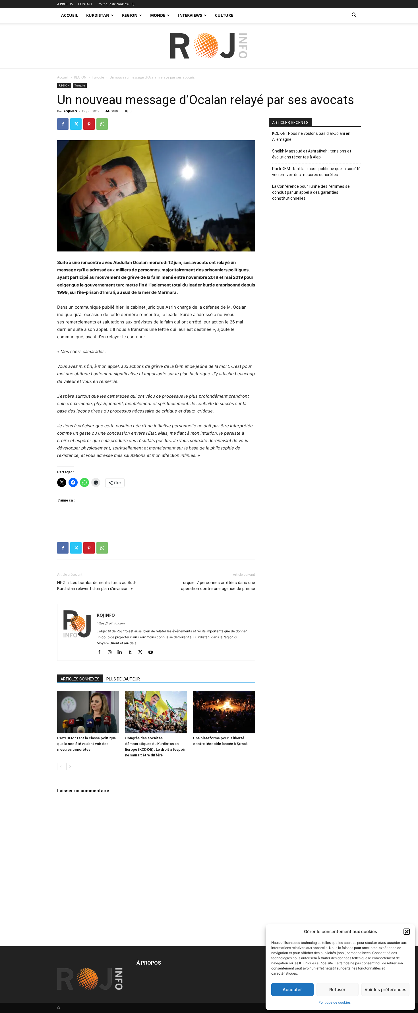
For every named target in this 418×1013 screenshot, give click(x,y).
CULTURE (224, 15)
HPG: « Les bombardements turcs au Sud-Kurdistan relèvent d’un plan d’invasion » (96, 585)
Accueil (63, 77)
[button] (406, 931)
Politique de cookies (334, 1002)
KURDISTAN (97, 15)
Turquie (98, 77)
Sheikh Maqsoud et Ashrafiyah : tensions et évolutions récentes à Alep (311, 154)
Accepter (292, 989)
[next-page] (69, 766)
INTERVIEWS (190, 15)
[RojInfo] (209, 46)
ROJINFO (70, 111)
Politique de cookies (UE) (116, 4)
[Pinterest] (89, 124)
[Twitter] (76, 124)
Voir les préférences (385, 989)
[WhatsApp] (102, 124)
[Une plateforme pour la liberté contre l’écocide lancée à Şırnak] (224, 712)
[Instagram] (111, 652)
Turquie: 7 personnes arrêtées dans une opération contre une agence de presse (218, 585)
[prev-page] (60, 766)
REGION (129, 15)
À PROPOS (65, 4)
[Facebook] (63, 124)
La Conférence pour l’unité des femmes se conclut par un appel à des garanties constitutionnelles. (311, 192)
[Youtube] (152, 652)
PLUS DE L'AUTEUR (123, 679)
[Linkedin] (122, 652)
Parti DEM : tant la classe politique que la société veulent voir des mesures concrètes (86, 744)
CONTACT (85, 4)
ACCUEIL (69, 15)
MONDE (157, 15)
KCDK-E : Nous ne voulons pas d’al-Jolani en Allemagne (311, 136)
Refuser (337, 989)
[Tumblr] (132, 652)
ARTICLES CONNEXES (80, 679)
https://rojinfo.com (111, 623)
